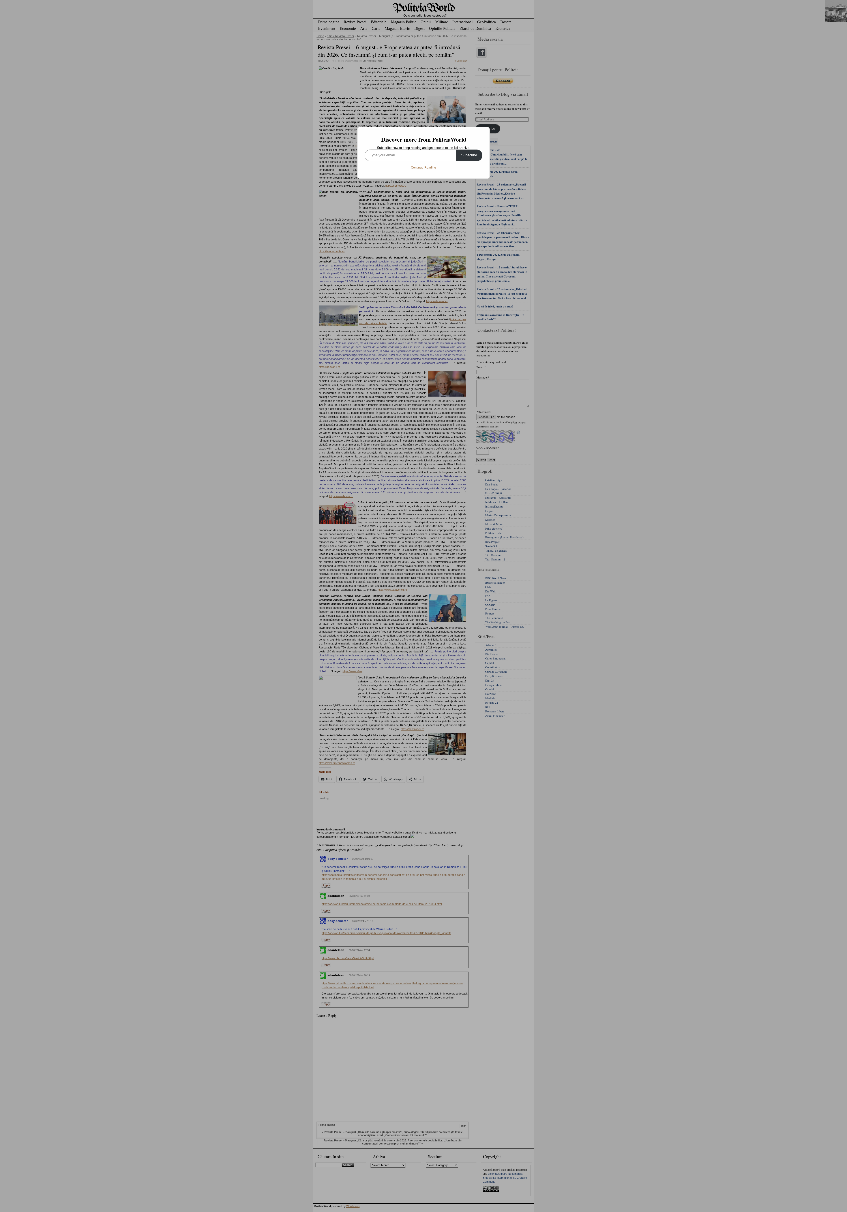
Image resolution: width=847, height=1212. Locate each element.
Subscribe (469, 155)
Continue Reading (423, 167)
